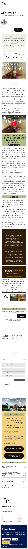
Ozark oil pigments (14, 84)
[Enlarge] (24, 295)
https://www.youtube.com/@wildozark (14, 292)
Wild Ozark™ (8, 13)
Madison (11, 83)
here (19, 320)
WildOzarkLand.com (16, 47)
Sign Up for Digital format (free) (14, 449)
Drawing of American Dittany (7, 480)
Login (24, 359)
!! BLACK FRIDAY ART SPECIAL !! (5, 336)
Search (2, 26)
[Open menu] (25, 29)
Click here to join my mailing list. (14, 276)
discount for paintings (18, 270)
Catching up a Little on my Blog (9, 466)
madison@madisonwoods (10, 281)
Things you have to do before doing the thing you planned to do (11, 473)
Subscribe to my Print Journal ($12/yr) (14, 456)
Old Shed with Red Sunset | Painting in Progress (17, 336)
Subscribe (21, 316)
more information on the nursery (15, 263)
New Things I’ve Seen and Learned (8, 486)
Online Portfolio (13, 273)
